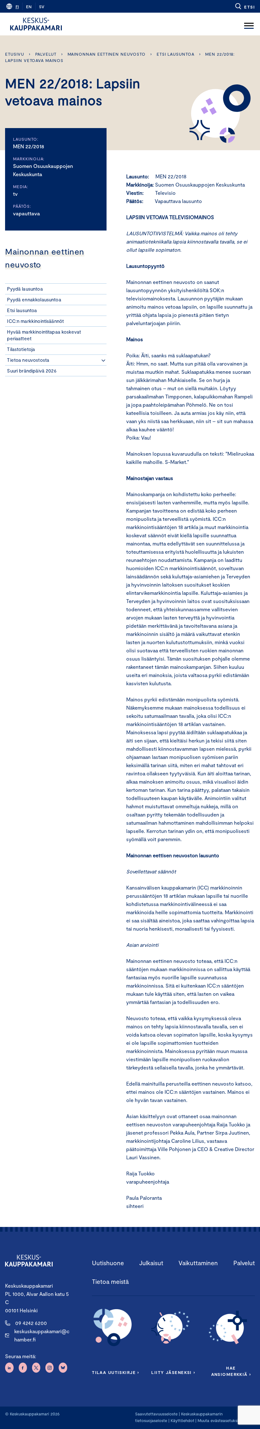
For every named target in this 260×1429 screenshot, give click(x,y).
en (29, 6)
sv (41, 6)
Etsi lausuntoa (175, 54)
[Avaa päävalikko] (249, 24)
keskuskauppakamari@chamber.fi (41, 1335)
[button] (244, 6)
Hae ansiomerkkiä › (231, 1371)
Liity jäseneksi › (173, 1372)
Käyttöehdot (182, 1420)
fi (17, 6)
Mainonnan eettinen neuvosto (107, 54)
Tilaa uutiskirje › (115, 1372)
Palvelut (45, 54)
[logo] (36, 24)
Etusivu (14, 54)
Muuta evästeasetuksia (219, 1420)
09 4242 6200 (31, 1323)
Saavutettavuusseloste (156, 1413)
